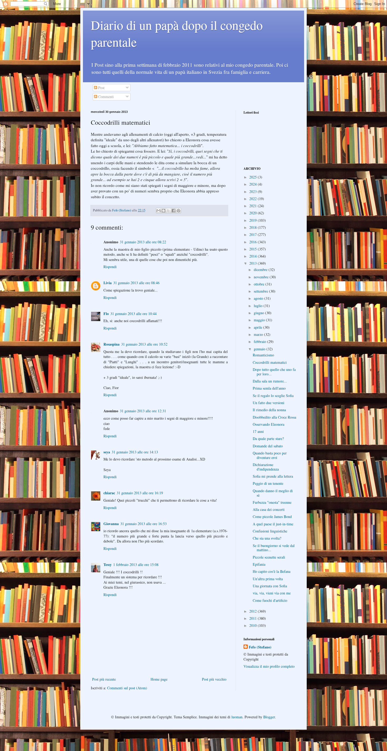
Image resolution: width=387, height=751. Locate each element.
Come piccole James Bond (272, 516)
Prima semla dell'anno (269, 388)
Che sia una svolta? (267, 538)
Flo (106, 313)
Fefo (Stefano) (260, 647)
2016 (253, 241)
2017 (253, 234)
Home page (159, 679)
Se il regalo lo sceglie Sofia (273, 395)
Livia (107, 282)
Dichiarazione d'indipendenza (266, 467)
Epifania (259, 564)
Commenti (105, 96)
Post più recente (104, 679)
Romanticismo (263, 354)
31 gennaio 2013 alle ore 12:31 (143, 410)
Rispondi (110, 266)
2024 (253, 184)
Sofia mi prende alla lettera (273, 476)
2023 (253, 191)
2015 (253, 248)
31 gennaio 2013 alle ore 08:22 (143, 241)
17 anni (258, 431)
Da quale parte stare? (268, 438)
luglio (259, 305)
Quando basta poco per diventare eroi (270, 455)
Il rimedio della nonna (269, 409)
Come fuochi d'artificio (270, 600)
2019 (253, 220)
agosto (259, 298)
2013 (253, 263)
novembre (262, 276)
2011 (253, 618)
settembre (261, 291)
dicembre (261, 269)
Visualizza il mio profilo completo (269, 666)
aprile (258, 327)
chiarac (109, 493)
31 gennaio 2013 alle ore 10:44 (133, 313)
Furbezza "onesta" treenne (272, 502)
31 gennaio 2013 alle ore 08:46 (136, 282)
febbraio (260, 341)
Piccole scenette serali (269, 557)
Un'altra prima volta (268, 578)
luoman (236, 716)
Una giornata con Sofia (270, 585)
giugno (259, 312)
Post (101, 87)
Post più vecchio (214, 679)
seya (106, 452)
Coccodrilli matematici (270, 362)
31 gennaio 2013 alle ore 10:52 (144, 344)
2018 (253, 227)
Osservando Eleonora (268, 424)
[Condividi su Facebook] (173, 210)
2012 (253, 611)
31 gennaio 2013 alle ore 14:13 (135, 451)
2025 (253, 177)
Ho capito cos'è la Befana (271, 571)
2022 (253, 198)
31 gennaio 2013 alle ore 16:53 (143, 523)
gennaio (260, 348)
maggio (260, 319)
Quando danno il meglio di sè (273, 493)
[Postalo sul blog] (163, 210)
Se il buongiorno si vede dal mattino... (274, 548)
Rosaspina (111, 344)
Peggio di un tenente (268, 483)
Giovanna (111, 523)
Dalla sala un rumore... (270, 381)
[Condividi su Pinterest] (178, 210)
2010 (253, 625)
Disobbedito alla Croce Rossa (274, 417)
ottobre (259, 284)
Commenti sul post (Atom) (127, 687)
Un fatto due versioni (268, 402)
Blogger (269, 716)
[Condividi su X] (168, 210)
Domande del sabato (268, 445)
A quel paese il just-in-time (273, 523)
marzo (259, 334)
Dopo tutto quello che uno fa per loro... (274, 371)
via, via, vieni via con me (272, 592)
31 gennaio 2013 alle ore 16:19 (140, 492)
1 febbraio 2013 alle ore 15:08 (135, 564)
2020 (253, 212)
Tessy (107, 564)
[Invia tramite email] (158, 210)
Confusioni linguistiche (270, 531)
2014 (253, 256)
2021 (253, 205)
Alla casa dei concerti (269, 509)
